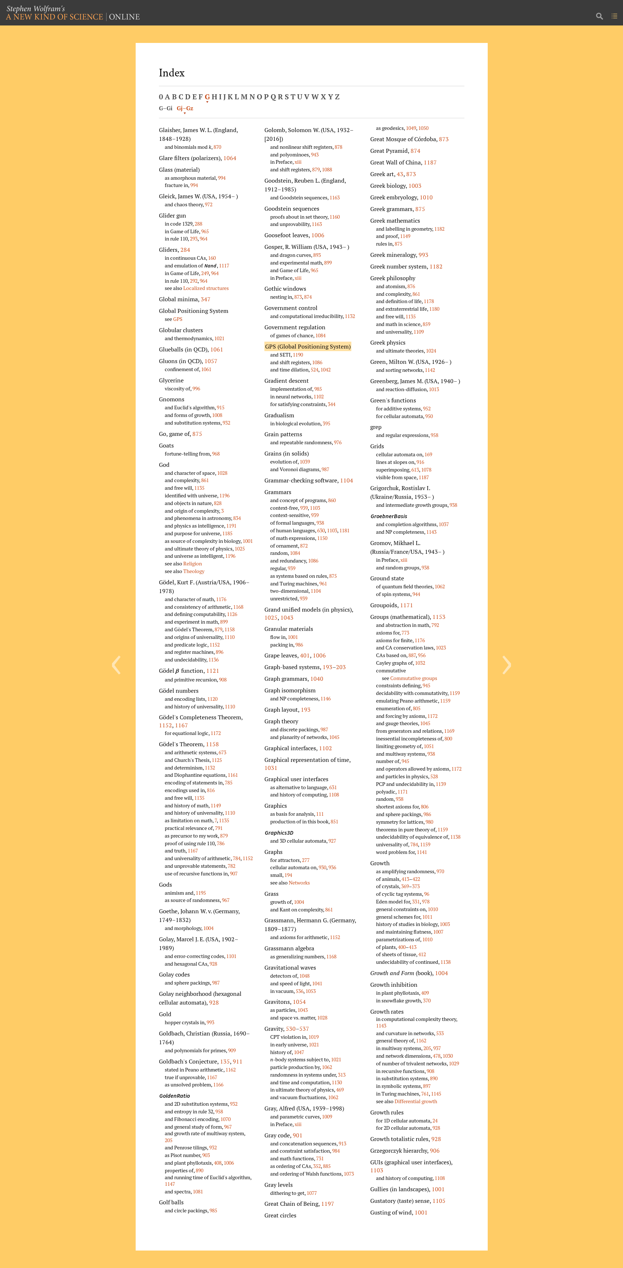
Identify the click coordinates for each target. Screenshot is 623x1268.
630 (321, 530)
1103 (315, 507)
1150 (322, 537)
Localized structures (206, 288)
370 (427, 1000)
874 (308, 296)
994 (221, 177)
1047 (299, 1052)
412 (422, 954)
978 (426, 901)
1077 (312, 1192)
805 (416, 708)
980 (429, 821)
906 (435, 1150)
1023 (441, 647)
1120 (212, 698)
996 (196, 388)
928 (213, 963)
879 (218, 629)
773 (405, 632)
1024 (431, 350)
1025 (240, 548)
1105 (439, 1201)
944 (416, 594)
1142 (430, 369)
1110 (229, 636)
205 (168, 1140)
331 (416, 901)
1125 (217, 759)
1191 (231, 525)
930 (322, 867)
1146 (325, 698)
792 (435, 624)
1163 (335, 197)
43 (400, 174)
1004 (208, 928)
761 (425, 1093)
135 (225, 1061)
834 (237, 517)
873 (298, 296)
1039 (305, 461)
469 (340, 1089)
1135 (199, 487)
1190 (298, 354)
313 (342, 1074)
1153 (439, 617)
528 (434, 776)
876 (411, 286)
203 (341, 667)
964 (203, 238)
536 (299, 990)
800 (448, 738)
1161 (233, 774)
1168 (238, 606)
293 (193, 238)
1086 (317, 362)
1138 (455, 836)
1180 (434, 308)
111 (320, 813)
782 (231, 865)
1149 (216, 805)
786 (220, 843)
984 (336, 1150)
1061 (216, 349)
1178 (429, 301)
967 (225, 900)
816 (211, 790)
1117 (224, 265)
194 (288, 874)
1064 (229, 158)
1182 (439, 228)
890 (199, 1170)
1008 (217, 415)
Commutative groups (413, 678)
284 (185, 250)
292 (193, 280)
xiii (298, 161)
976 (338, 442)
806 (424, 806)
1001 (248, 540)
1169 (449, 730)
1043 (286, 617)
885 (327, 1165)
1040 (316, 679)
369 (405, 886)
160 (212, 257)
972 (208, 204)
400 (402, 946)
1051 (429, 746)
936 (332, 867)
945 (426, 685)
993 (210, 1022)
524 (314, 369)
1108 (334, 794)
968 (216, 453)
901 (298, 1135)
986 (299, 644)
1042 (325, 369)
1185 (227, 533)
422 (416, 878)
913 (342, 1143)
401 (305, 655)
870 (217, 146)
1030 (448, 1055)
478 (436, 1055)
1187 (430, 162)
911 (238, 1061)
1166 (218, 1084)
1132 (210, 767)
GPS (178, 318)
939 (304, 507)
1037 (444, 524)
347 (206, 299)
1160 (335, 216)
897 (427, 1085)
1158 (229, 629)
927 (332, 840)
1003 (415, 186)
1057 (210, 361)
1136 (213, 659)
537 (304, 1029)
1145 (436, 1093)
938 (320, 522)
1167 (181, 725)
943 (315, 154)
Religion (192, 563)
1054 (299, 1002)
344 (331, 404)
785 (228, 782)
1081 (198, 1191)
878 (338, 146)
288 (198, 223)
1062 (327, 1067)
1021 (219, 338)
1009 (327, 1116)
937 (437, 1048)
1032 (420, 662)
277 (305, 859)
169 (428, 454)
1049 (411, 127)
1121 (212, 671)
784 (236, 858)
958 (219, 1111)
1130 (337, 1082)
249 (205, 273)
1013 (434, 389)
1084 (320, 335)
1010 (426, 197)
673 (222, 752)
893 (317, 254)
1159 (455, 692)
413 (405, 878)
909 (232, 1050)
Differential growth (416, 1101)
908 (223, 679)
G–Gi (165, 108)
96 (426, 893)
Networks (299, 882)
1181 (344, 530)
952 (427, 408)
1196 (224, 495)
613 (415, 469)
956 (422, 655)
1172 (216, 733)
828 (217, 503)
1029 (454, 1063)
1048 (304, 975)
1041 (317, 983)
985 (213, 1210)
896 (219, 651)
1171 (406, 605)
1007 (438, 931)
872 (304, 545)
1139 (441, 783)
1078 (426, 469)
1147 (170, 1183)
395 (326, 423)
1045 (334, 737)
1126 (232, 614)
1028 (222, 472)
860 (332, 500)
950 (429, 416)
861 (205, 480)
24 (435, 1120)
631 (333, 787)
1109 (419, 331)
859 (426, 324)
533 (440, 1033)
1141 (422, 851)
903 (206, 1155)
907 (233, 873)
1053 (310, 990)
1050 (423, 127)
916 (420, 461)
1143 (431, 531)
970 (440, 871)
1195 (201, 892)
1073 (349, 1173)
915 (220, 407)
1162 (230, 1069)
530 (291, 1029)
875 (197, 434)
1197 (327, 1204)
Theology (193, 571)
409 (425, 992)
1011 (427, 916)
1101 (231, 956)
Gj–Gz (185, 108)
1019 (313, 1036)
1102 (319, 396)
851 (334, 821)
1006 (229, 1162)
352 (317, 1165)
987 (216, 982)
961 (323, 583)
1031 (270, 768)
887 (412, 655)
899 (224, 621)
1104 (346, 480)
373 (416, 886)
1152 (214, 644)
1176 (221, 599)
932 (226, 422)
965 (205, 231)
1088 (327, 169)
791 (219, 827)
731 (320, 1158)
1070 (225, 1119)
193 (327, 667)
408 (217, 1162)
